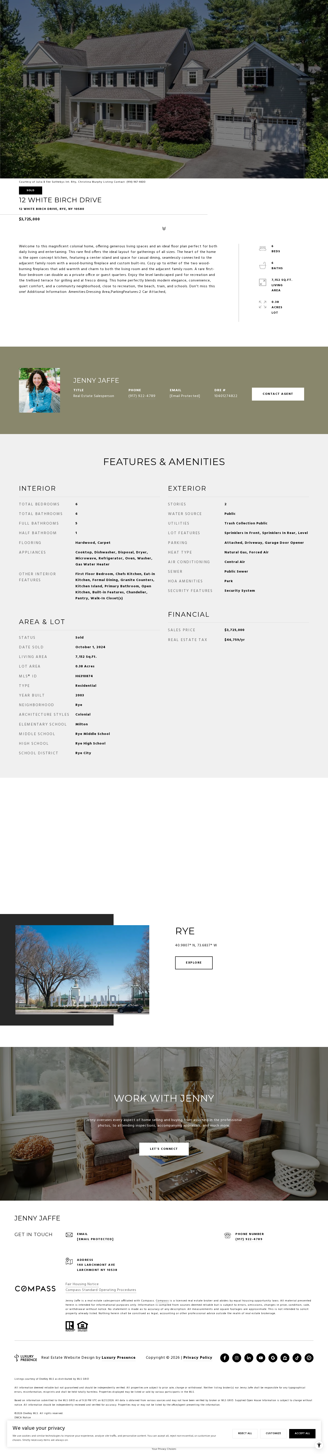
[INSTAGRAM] (236, 1357)
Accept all (302, 1433)
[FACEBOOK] (224, 1357)
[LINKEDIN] (248, 1357)
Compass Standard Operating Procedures (101, 1290)
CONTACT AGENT (278, 394)
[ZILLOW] (284, 1357)
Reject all (245, 1433)
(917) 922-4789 (142, 396)
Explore (194, 962)
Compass (162, 1301)
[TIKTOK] (297, 1357)
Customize (273, 1433)
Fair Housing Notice (82, 1284)
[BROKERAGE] (309, 1357)
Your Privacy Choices (164, 1449)
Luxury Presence (119, 1358)
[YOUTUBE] (260, 1357)
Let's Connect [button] (164, 1149)
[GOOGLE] (272, 1357)
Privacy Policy (197, 1358)
